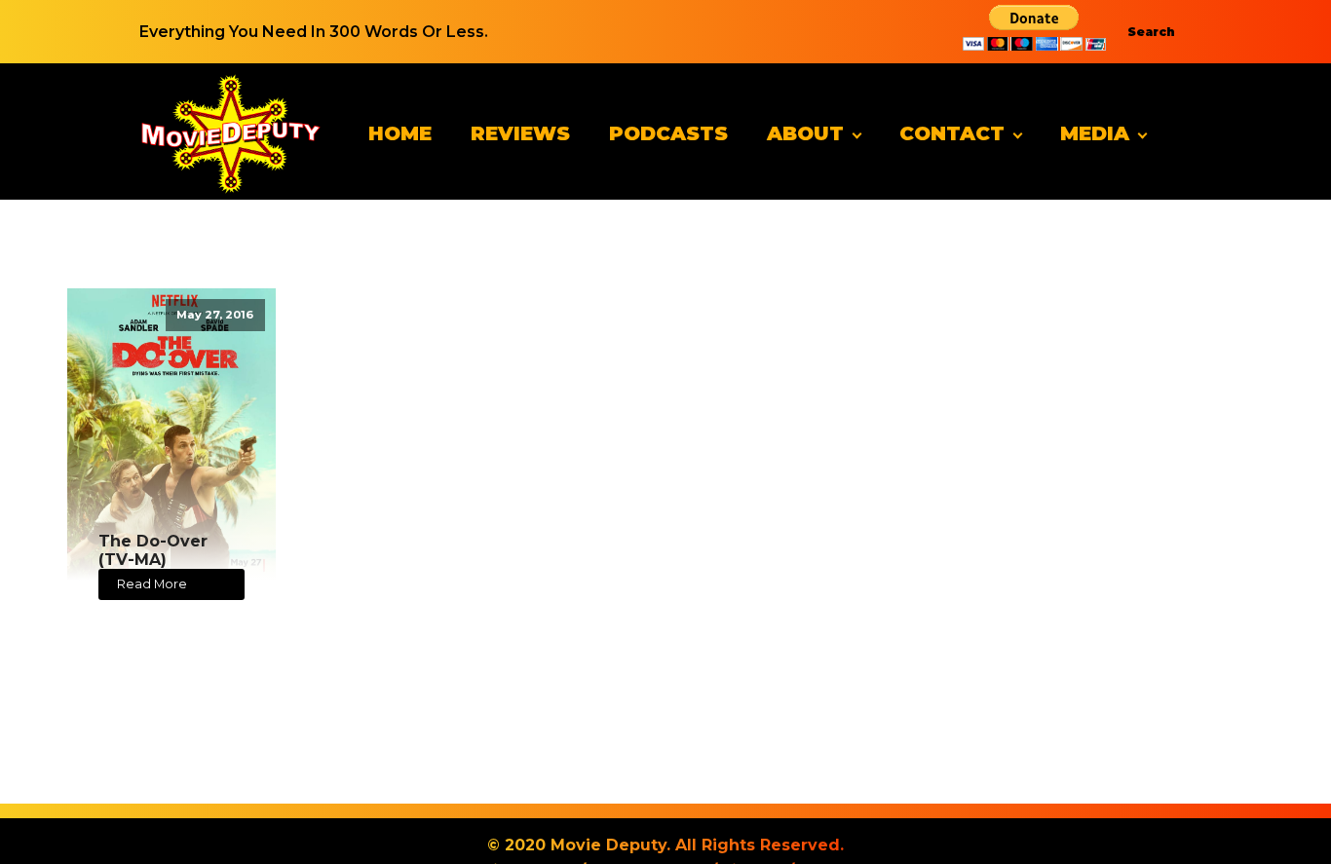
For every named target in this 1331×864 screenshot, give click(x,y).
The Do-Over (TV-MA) (153, 550)
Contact (952, 133)
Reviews (520, 133)
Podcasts (668, 133)
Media (1094, 133)
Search (1151, 31)
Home (400, 133)
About (805, 133)
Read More (152, 584)
